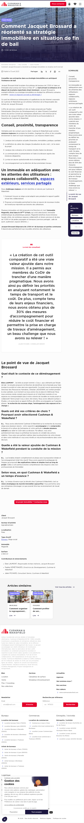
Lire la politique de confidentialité (14, 805)
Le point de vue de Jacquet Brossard (75, 197)
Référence (46, 701)
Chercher (75, 233)
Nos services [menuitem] (61, 685)
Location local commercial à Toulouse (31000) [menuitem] (40, 738)
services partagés (36, 183)
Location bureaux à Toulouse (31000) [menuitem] (12, 741)
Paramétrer (14, 812)
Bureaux (4, 539)
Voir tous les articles (63, 587)
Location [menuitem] (4, 677)
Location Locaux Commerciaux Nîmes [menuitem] (40, 732)
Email (3, 701)
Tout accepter (37, 812)
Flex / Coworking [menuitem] (7, 683)
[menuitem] (70, 4)
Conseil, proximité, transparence (74, 79)
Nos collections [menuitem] (7, 686)
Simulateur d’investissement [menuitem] (39, 680)
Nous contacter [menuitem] (58, 4)
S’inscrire (29, 704)
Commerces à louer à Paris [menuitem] (41, 723)
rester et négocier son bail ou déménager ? (25, 95)
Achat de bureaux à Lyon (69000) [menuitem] (15, 752)
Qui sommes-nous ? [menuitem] (64, 681)
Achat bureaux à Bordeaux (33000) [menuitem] (11, 762)
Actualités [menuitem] (60, 673)
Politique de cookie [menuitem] (59, 818)
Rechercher (70, 704)
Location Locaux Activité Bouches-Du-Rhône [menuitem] (66, 734)
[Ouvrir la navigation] (80, 4)
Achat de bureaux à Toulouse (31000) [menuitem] (12, 767)
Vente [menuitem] (3, 680)
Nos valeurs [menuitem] (61, 689)
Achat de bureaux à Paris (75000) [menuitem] (15, 749)
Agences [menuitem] (59, 677)
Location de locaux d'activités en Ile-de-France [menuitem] (69, 724)
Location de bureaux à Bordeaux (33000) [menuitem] (13, 736)
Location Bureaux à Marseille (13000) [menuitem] (12, 730)
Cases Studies (35, 64)
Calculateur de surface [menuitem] (37, 677)
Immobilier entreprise (8, 64)
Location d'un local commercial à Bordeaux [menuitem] (41, 727)
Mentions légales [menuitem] (45, 818)
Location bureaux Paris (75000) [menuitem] (15, 723)
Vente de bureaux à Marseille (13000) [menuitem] (12, 757)
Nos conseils (22, 64)
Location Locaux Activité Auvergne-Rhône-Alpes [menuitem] (66, 729)
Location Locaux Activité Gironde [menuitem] (70, 739)
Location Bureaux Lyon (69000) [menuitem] (15, 726)
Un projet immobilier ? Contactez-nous (31, 502)
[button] (4, 819)
